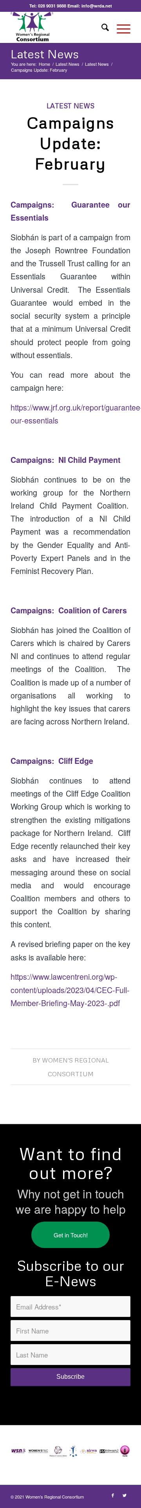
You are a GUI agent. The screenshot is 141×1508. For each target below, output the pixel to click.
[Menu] (119, 27)
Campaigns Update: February (70, 143)
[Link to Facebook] (113, 1495)
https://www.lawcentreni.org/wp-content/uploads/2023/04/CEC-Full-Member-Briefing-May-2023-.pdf (70, 989)
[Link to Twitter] (124, 1495)
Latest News (45, 53)
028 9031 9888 (52, 6)
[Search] (101, 27)
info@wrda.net (96, 6)
